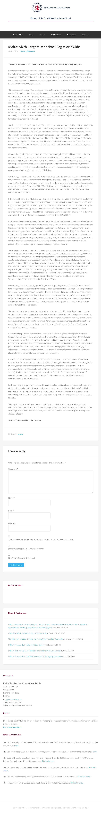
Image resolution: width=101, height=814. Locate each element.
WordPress (76, 808)
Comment (13, 469)
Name (11, 498)
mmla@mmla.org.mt (13, 699)
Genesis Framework (61, 808)
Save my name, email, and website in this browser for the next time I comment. (40, 539)
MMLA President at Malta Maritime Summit (26, 645)
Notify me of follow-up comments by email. (26, 548)
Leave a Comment (27, 51)
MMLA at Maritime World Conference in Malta (28, 633)
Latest (20, 434)
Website (12, 523)
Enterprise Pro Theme (39, 808)
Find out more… (48, 761)
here (16, 745)
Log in (85, 808)
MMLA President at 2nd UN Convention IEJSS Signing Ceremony (35, 656)
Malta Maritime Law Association (50, 7)
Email (11, 510)
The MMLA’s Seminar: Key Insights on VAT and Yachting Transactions (36, 639)
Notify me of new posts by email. (21, 558)
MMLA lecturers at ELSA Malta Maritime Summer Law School (34, 650)
